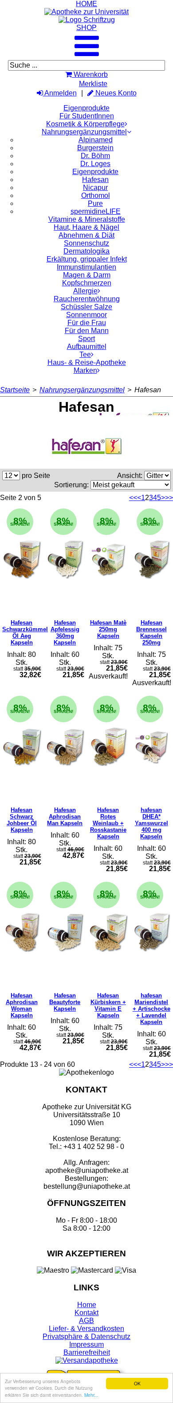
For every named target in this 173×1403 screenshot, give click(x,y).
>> (169, 497)
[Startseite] (86, 11)
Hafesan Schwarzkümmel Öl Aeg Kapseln (25, 632)
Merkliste (93, 83)
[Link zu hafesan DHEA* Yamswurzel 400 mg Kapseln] (151, 746)
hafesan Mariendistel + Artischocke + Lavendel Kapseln (151, 1008)
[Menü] (87, 53)
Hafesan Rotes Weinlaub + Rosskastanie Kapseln (108, 823)
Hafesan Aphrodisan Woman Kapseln (22, 1005)
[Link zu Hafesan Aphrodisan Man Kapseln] (65, 746)
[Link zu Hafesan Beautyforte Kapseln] (65, 932)
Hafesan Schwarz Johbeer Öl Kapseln (22, 820)
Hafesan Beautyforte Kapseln (64, 1002)
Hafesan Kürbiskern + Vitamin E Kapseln (108, 1005)
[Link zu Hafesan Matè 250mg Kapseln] (108, 559)
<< (133, 497)
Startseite (15, 390)
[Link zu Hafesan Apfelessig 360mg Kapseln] (65, 559)
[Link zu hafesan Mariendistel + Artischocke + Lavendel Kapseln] (151, 932)
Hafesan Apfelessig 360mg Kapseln (65, 632)
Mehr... (91, 1395)
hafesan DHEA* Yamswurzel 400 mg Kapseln (151, 823)
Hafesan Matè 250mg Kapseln (108, 629)
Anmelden (60, 93)
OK (137, 1383)
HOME (86, 4)
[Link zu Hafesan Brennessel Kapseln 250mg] (151, 559)
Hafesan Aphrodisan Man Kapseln (65, 817)
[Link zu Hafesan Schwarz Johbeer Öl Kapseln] (21, 746)
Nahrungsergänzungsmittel (82, 390)
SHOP (86, 27)
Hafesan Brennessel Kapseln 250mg (151, 632)
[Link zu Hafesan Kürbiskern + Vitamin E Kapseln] (108, 932)
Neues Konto (115, 93)
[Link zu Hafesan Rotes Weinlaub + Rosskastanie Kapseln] (108, 746)
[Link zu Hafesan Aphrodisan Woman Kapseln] (21, 932)
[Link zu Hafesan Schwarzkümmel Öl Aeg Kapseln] (21, 559)
